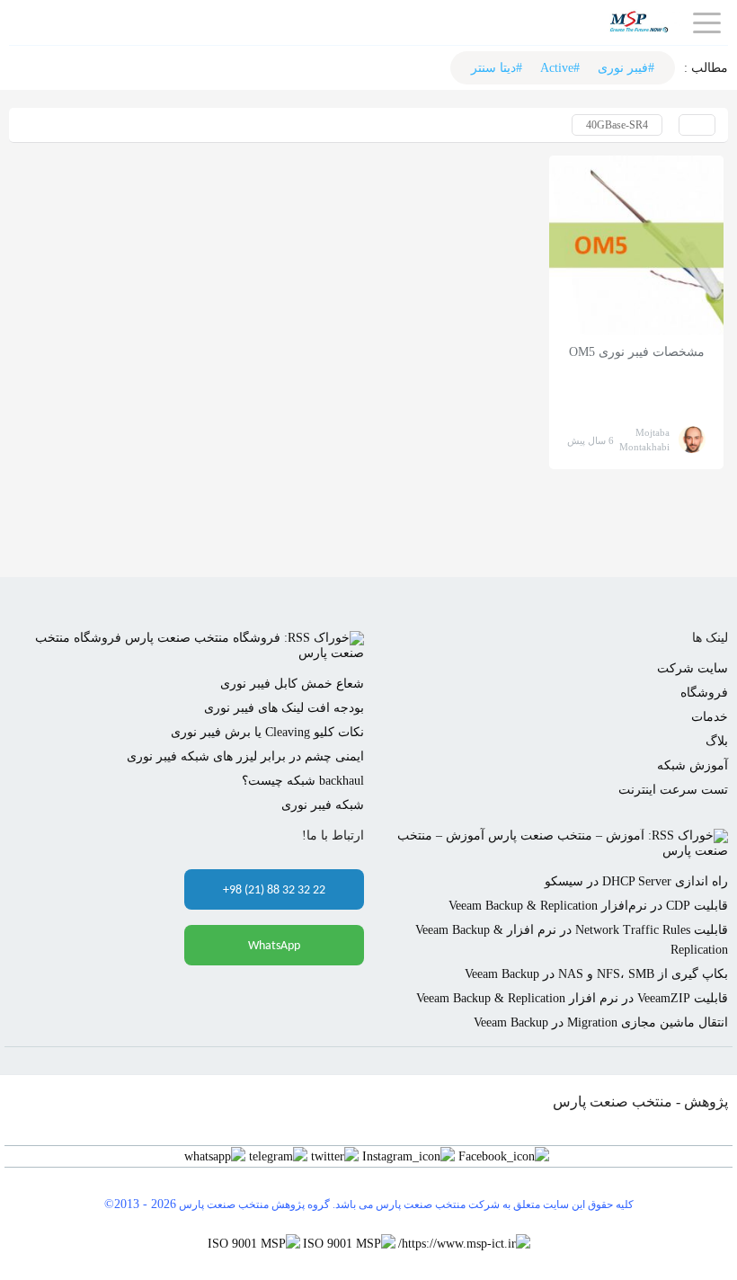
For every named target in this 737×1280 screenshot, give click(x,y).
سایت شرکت (692, 668)
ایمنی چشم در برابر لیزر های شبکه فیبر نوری (245, 756)
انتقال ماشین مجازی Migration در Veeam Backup (601, 1022)
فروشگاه (704, 692)
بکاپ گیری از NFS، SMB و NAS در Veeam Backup (596, 974)
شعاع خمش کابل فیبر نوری (292, 683)
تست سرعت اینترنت (673, 789)
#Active (560, 68)
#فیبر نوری (626, 68)
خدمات (709, 717)
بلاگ (717, 741)
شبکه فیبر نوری (322, 805)
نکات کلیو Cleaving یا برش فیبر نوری (267, 732)
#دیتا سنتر (496, 68)
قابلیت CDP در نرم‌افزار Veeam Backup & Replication (588, 905)
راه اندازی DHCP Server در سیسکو (636, 881)
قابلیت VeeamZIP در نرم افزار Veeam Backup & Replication (572, 998)
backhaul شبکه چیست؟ (303, 780)
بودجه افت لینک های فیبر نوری (284, 708)
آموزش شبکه (692, 765)
